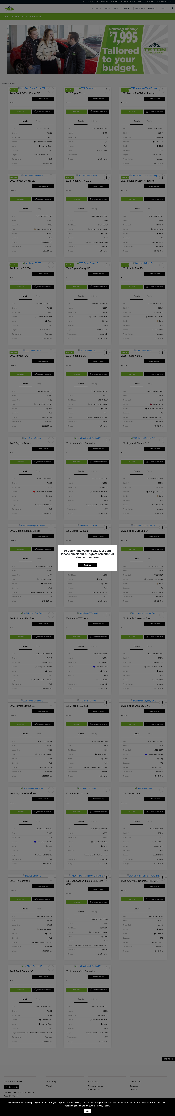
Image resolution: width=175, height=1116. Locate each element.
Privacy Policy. (103, 1106)
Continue (87, 565)
